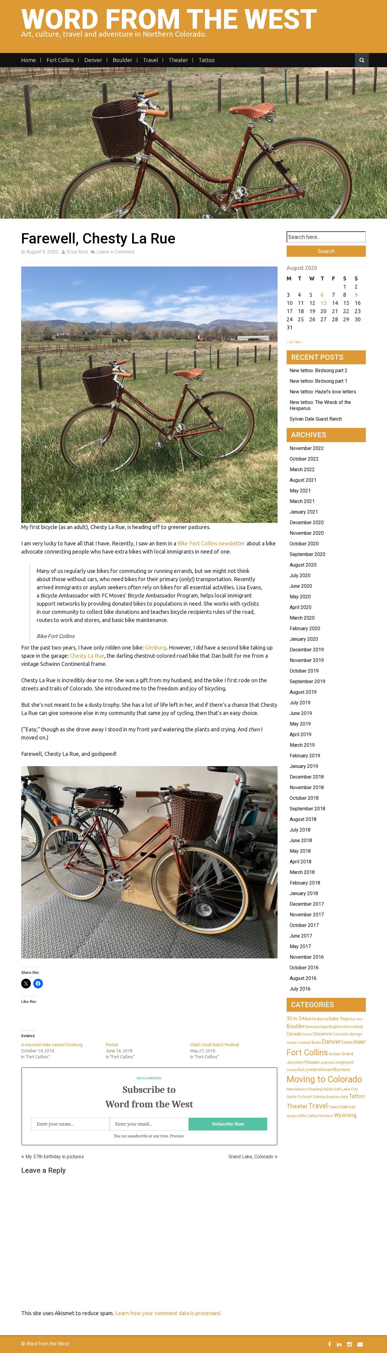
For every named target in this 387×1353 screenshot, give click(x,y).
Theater (178, 60)
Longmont (343, 1062)
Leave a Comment (115, 252)
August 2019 (303, 692)
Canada (294, 1034)
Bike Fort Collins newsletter (211, 543)
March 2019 (302, 745)
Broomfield (353, 1027)
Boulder (122, 60)
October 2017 (304, 925)
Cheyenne (322, 1033)
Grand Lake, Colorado (251, 1156)
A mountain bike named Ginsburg (52, 1044)
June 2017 (301, 936)
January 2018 (304, 893)
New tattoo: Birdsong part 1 (318, 381)
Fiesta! (112, 1044)
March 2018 (302, 872)
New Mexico (297, 1089)
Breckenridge (317, 1027)
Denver (93, 60)
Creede (292, 1043)
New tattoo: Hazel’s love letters (323, 392)
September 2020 (307, 554)
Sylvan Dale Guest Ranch (316, 419)
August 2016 (303, 978)
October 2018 (304, 798)
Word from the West (169, 19)
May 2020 (300, 597)
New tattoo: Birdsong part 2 (318, 370)
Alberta (309, 1018)
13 (323, 303)
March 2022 (302, 469)
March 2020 (302, 618)
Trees (333, 1107)
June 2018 (301, 840)
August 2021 (303, 480)
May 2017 (300, 946)
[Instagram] (350, 1344)
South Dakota (313, 1097)
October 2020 (304, 544)
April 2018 (300, 862)
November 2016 (307, 957)
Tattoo (207, 60)
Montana (341, 1069)
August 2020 (303, 565)
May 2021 (300, 491)
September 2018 (307, 809)
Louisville (295, 1070)
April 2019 (300, 734)
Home (28, 60)
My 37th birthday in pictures (54, 1156)
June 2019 (301, 713)
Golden (335, 1054)
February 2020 (305, 628)
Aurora (322, 1019)
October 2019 (304, 671)
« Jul (290, 342)
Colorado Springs (347, 1034)
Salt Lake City (346, 1089)
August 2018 (303, 819)
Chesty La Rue (87, 656)
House (311, 1062)
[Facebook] (330, 1344)
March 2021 (302, 501)
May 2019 (300, 724)
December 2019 (307, 650)
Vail (352, 1107)
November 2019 (307, 660)
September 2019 (307, 681)
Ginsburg (155, 647)
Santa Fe (294, 1097)
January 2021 (304, 512)
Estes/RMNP (354, 1042)
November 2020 (307, 533)
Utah (343, 1107)
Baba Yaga (339, 1018)
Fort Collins (60, 60)
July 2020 (300, 575)
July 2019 (300, 703)
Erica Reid (77, 252)
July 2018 (300, 830)
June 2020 (301, 586)
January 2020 (304, 639)
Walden (292, 1116)
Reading (315, 1089)
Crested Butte (309, 1042)
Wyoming (345, 1115)
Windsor (326, 1116)
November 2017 (307, 915)
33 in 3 (294, 1018)
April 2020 (300, 607)
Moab (326, 1069)
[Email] (360, 1344)
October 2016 (304, 968)
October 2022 (304, 459)
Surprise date (337, 1097)
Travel (150, 60)
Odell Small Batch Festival (214, 1044)
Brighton (336, 1026)
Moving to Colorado (324, 1079)
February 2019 (305, 756)
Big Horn (356, 1019)
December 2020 (307, 522)
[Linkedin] (340, 1344)
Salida (328, 1089)
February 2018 (305, 883)
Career (307, 1034)
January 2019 (304, 766)
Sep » (298, 342)
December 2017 (307, 904)
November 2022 (307, 448)
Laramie (326, 1062)
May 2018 (300, 851)
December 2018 (307, 777)
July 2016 (300, 989)
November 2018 (307, 787)
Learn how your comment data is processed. (168, 1313)
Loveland (312, 1069)
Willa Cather (308, 1116)
